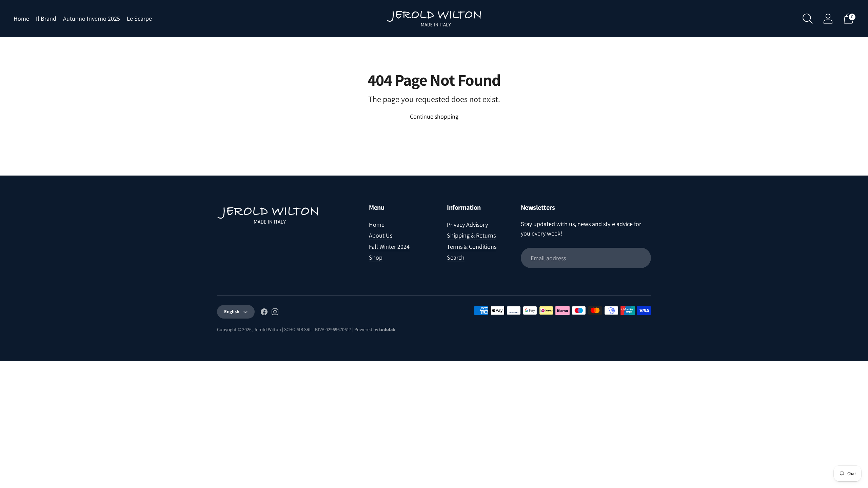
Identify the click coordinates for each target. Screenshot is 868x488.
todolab (387, 329)
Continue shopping (434, 116)
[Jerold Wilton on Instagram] (275, 313)
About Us (380, 235)
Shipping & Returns (471, 235)
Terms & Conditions (471, 246)
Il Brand (46, 18)
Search (456, 257)
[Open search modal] (807, 18)
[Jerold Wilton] (434, 18)
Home (21, 18)
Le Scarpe (139, 18)
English (231, 311)
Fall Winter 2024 (389, 246)
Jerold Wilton (267, 329)
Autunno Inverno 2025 (91, 18)
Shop (375, 257)
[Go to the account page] (827, 18)
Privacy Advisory (467, 224)
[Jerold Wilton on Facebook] (264, 313)
